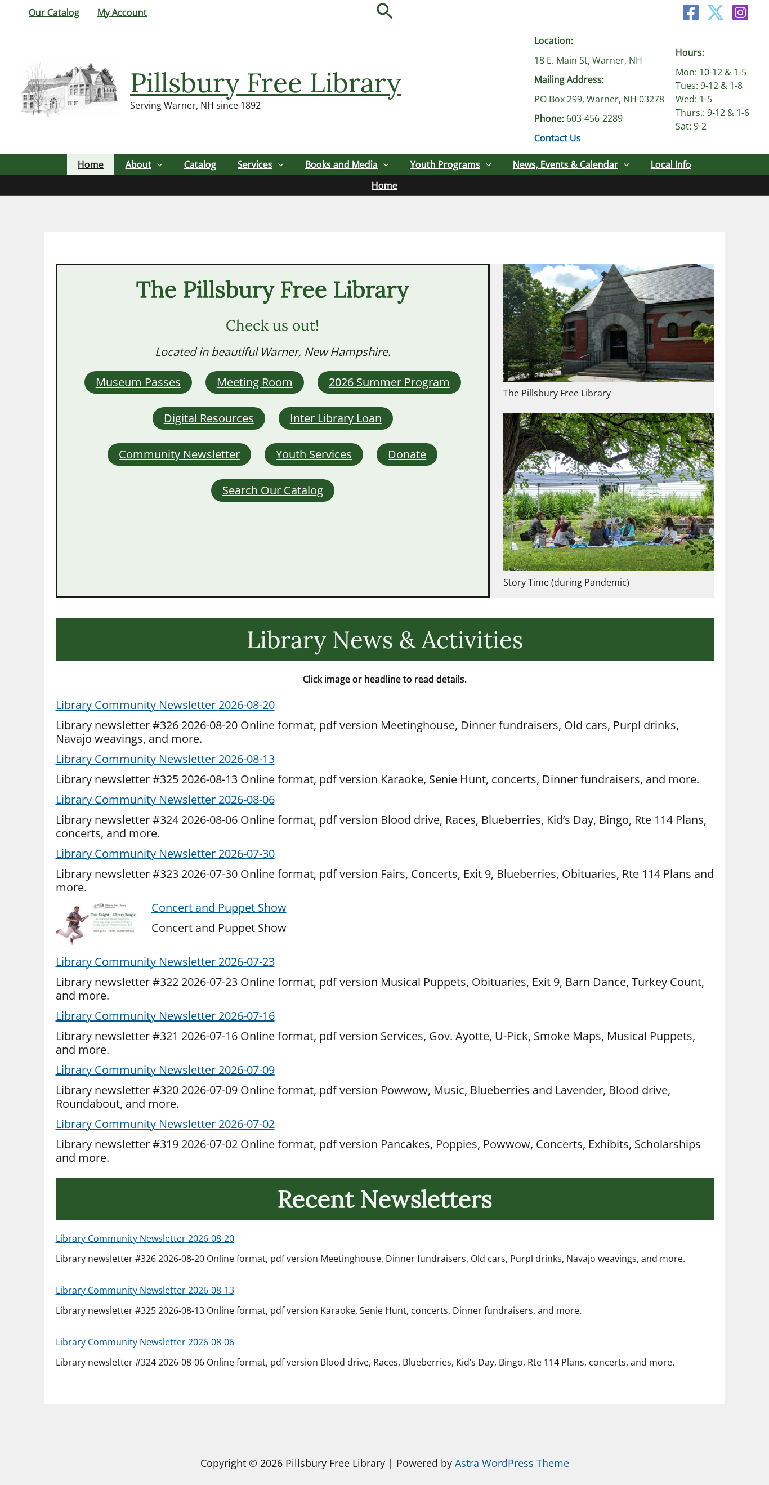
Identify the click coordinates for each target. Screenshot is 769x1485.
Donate (407, 454)
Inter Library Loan (336, 418)
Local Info (671, 164)
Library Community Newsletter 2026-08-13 (165, 758)
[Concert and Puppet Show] (98, 925)
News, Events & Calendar (565, 164)
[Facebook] (691, 12)
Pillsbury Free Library (265, 82)
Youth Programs (445, 164)
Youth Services (314, 454)
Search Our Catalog (272, 490)
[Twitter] (716, 12)
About (138, 164)
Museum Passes (138, 382)
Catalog (200, 164)
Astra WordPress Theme (512, 1463)
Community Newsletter (179, 454)
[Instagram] (740, 12)
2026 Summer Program (389, 382)
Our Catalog (54, 12)
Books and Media (341, 164)
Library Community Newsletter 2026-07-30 (165, 853)
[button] (385, 12)
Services (255, 164)
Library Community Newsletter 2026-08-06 (165, 799)
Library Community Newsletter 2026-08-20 (165, 704)
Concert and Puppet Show (219, 907)
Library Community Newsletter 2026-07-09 (165, 1069)
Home (91, 164)
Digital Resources (209, 418)
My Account (122, 12)
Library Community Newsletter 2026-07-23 (165, 961)
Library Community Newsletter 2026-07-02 (165, 1123)
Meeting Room (255, 382)
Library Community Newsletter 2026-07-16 (165, 1015)
